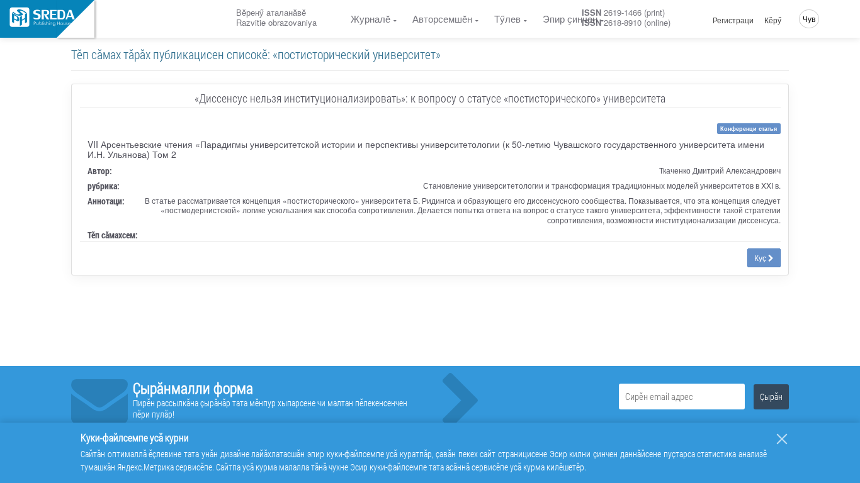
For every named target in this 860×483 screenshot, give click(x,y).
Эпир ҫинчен (570, 18)
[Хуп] (782, 439)
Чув (809, 18)
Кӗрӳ (772, 20)
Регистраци (733, 20)
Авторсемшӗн (442, 18)
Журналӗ (370, 18)
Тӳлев (507, 18)
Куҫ (761, 257)
